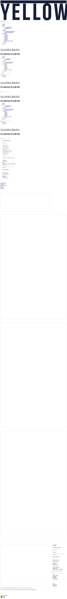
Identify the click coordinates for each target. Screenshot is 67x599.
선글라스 (4, 30)
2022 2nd (6, 36)
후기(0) (1, 186)
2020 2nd (6, 38)
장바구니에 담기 (55, 564)
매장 (3, 44)
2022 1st (6, 37)
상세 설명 (2, 184)
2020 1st (6, 39)
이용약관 (54, 583)
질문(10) (2, 187)
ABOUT (4, 24)
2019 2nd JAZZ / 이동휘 (9, 40)
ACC (5, 29)
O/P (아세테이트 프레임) (8, 27)
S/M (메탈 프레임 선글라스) (9, 32)
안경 (3, 26)
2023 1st (6, 35)
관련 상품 (2, 188)
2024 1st (6, 34)
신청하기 (54, 576)
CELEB (4, 25)
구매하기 (54, 563)
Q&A (5, 42)
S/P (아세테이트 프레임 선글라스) (10, 31)
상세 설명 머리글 (3, 182)
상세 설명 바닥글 (3, 185)
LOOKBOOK (4, 33)
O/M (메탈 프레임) (7, 28)
